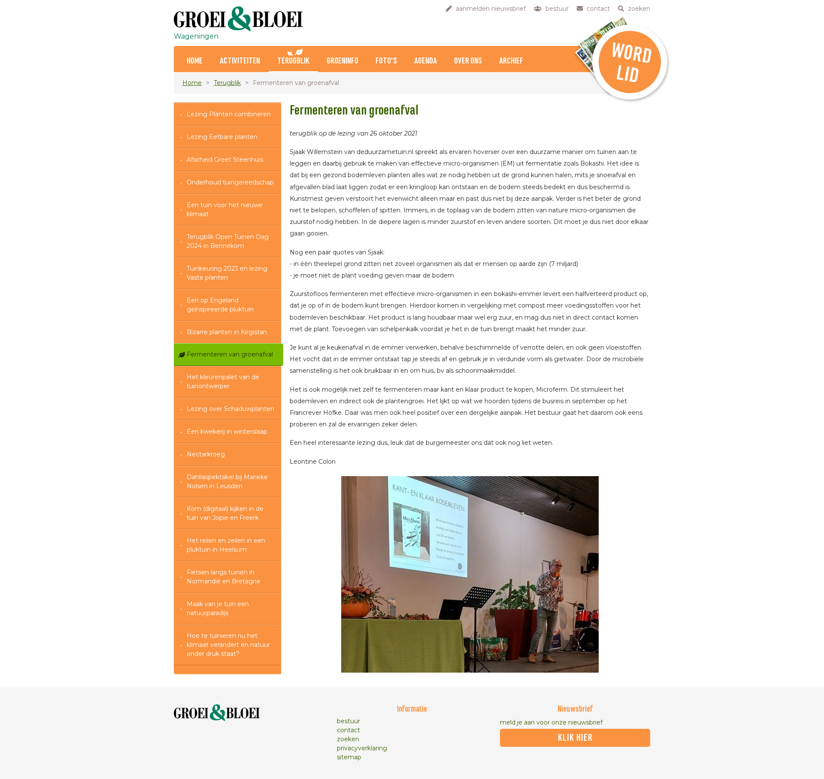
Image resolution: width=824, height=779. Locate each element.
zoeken (348, 739)
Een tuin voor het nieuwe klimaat (225, 209)
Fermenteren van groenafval (230, 354)
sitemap (349, 757)
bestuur (348, 721)
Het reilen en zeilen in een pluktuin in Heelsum (226, 545)
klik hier (575, 738)
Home (195, 61)
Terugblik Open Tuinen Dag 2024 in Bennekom (228, 241)
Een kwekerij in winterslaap (227, 431)
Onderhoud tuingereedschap (230, 182)
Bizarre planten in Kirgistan (227, 332)
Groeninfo (342, 61)
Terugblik (293, 61)
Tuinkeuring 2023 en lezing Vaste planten (227, 273)
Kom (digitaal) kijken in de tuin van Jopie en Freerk (225, 513)
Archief (511, 61)
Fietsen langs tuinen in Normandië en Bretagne (224, 576)
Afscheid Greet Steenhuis (225, 159)
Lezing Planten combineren (229, 114)
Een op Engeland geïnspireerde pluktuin (220, 304)
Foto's (386, 61)
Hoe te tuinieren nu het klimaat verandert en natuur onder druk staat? (228, 645)
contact (348, 730)
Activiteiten (240, 61)
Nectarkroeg (206, 454)
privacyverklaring (362, 748)
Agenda (425, 61)
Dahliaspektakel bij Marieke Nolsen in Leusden (227, 481)
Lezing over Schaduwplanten (230, 409)
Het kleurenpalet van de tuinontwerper (223, 381)
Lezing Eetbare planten (222, 137)
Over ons (468, 61)
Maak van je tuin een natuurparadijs (218, 608)
